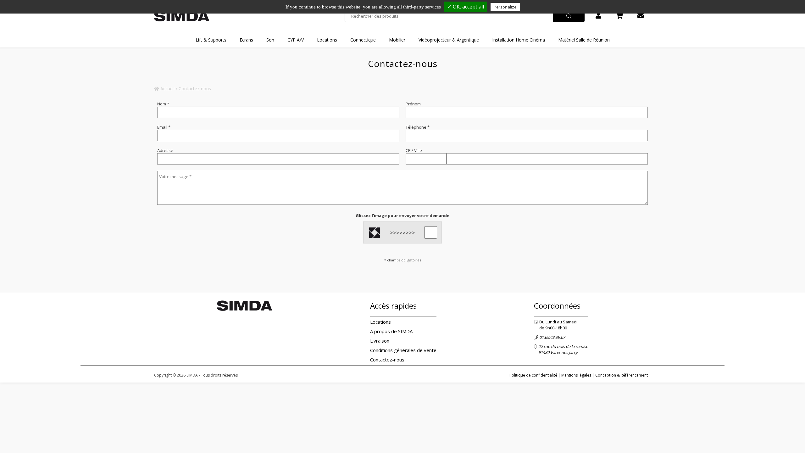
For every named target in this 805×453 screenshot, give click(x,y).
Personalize (505, 7)
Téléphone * (418, 127)
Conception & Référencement (621, 375)
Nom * (163, 104)
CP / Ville (414, 150)
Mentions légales (576, 375)
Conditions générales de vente (403, 350)
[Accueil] (181, 16)
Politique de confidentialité (533, 375)
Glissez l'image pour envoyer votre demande (402, 215)
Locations (380, 322)
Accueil (167, 89)
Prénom (413, 104)
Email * (163, 127)
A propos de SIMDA (391, 331)
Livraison (379, 341)
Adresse (165, 150)
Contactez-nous (387, 359)
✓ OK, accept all (465, 6)
